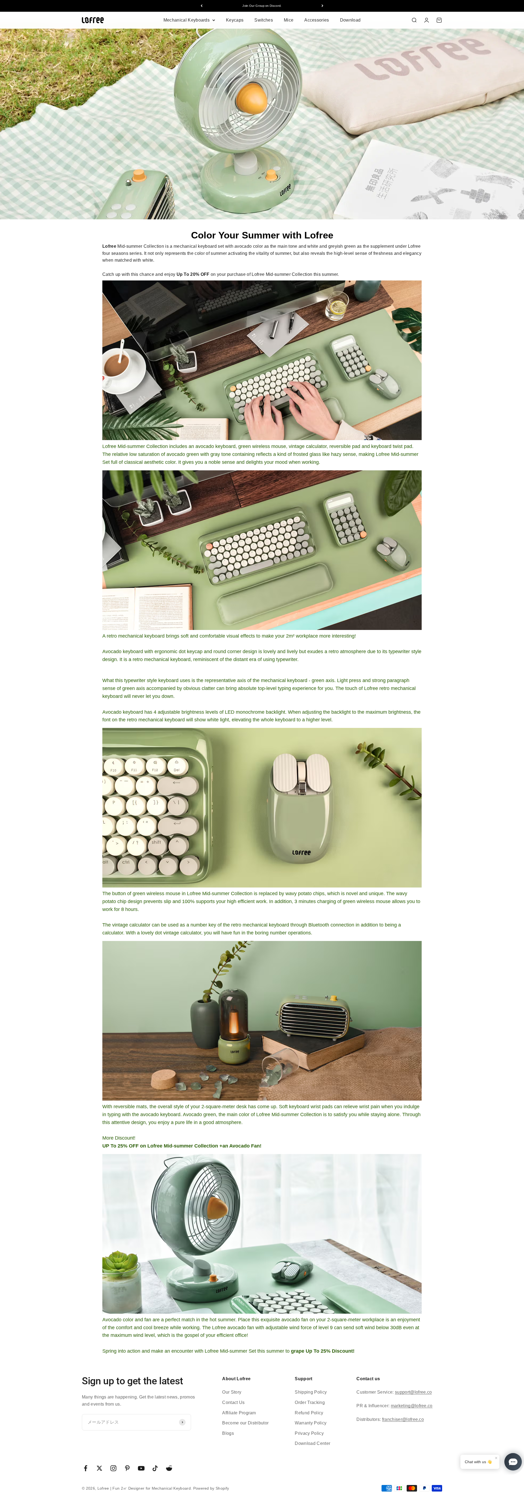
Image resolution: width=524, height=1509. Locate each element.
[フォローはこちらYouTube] (141, 1468)
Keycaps (234, 20)
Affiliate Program (239, 1413)
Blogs (228, 1433)
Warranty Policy (310, 1423)
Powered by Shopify (211, 1488)
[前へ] (202, 5)
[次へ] (322, 5)
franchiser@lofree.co (403, 1419)
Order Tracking (309, 1402)
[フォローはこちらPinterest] (127, 1468)
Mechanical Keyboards (186, 20)
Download (350, 20)
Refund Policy (309, 1413)
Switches (263, 20)
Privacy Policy (309, 1433)
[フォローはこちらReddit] (169, 1468)
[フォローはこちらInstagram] (113, 1468)
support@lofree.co (413, 1392)
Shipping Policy (311, 1392)
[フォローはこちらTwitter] (99, 1468)
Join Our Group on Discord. (261, 5)
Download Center (312, 1443)
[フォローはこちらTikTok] (155, 1468)
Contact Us (233, 1402)
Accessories (316, 20)
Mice (288, 20)
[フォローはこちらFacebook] (85, 1468)
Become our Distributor (245, 1423)
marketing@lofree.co (412, 1405)
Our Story (231, 1392)
